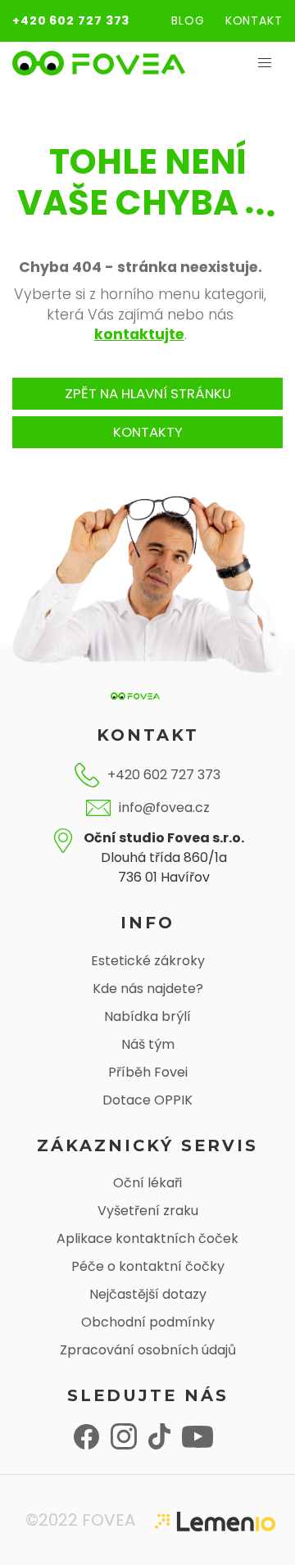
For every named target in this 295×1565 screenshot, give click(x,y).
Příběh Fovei (148, 1072)
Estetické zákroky (148, 960)
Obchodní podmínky (148, 1322)
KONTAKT (254, 20)
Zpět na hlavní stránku (148, 393)
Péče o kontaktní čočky (148, 1266)
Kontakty (148, 432)
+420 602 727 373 (70, 20)
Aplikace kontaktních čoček (147, 1238)
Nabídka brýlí (147, 1016)
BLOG (188, 20)
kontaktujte (139, 334)
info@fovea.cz (164, 807)
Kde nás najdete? (148, 988)
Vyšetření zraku (148, 1210)
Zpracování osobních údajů (148, 1349)
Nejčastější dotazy (147, 1294)
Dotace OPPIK (147, 1100)
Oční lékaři (147, 1182)
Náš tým (148, 1044)
